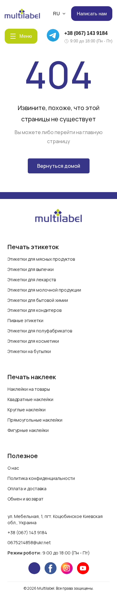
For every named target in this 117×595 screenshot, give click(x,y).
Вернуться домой (58, 165)
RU (56, 13)
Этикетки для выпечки (30, 269)
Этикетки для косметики (33, 341)
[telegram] (34, 568)
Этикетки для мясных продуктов (41, 259)
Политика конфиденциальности (41, 478)
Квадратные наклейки (30, 399)
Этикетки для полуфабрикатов (39, 331)
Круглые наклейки (26, 410)
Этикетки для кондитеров (34, 310)
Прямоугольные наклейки (34, 420)
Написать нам (92, 13)
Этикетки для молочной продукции (44, 290)
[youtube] (83, 568)
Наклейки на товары (28, 389)
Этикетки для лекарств (31, 280)
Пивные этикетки (25, 320)
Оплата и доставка (26, 488)
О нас (13, 468)
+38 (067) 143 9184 (86, 33)
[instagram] (67, 568)
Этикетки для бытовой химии (37, 300)
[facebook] (50, 568)
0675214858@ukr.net (29, 542)
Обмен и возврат (25, 499)
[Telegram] (54, 36)
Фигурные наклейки (28, 430)
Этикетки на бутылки (29, 351)
